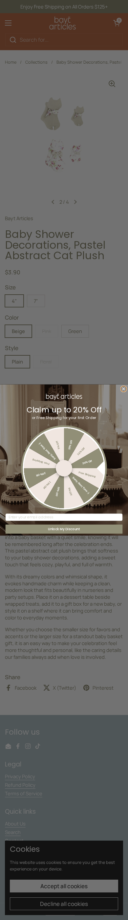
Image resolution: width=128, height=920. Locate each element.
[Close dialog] (124, 389)
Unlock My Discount (64, 529)
